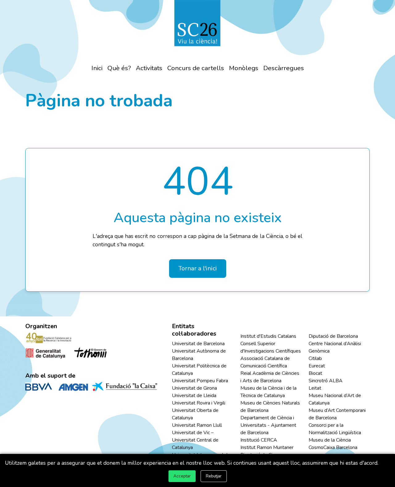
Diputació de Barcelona (333, 336)
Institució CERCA (258, 440)
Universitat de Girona (194, 388)
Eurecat (317, 365)
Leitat (315, 388)
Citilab (315, 358)
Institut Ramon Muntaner (266, 447)
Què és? (119, 68)
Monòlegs (243, 68)
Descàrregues (283, 68)
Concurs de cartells (195, 68)
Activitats (149, 68)
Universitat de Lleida (194, 395)
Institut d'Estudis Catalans (268, 336)
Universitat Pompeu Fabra (200, 380)
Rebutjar (214, 476)
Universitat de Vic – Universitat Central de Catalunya (195, 440)
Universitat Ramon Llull (197, 425)
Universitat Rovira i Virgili (198, 403)
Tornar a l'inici (197, 268)
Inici (96, 68)
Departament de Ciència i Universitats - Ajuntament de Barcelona (268, 425)
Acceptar (182, 476)
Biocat (315, 373)
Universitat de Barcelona (198, 343)
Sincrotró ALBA (326, 380)
